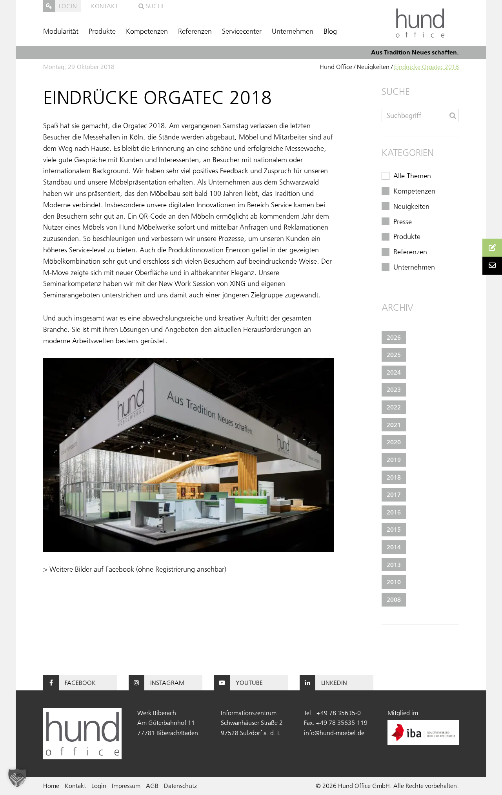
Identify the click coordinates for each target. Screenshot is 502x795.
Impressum (126, 785)
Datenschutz (180, 785)
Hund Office (336, 66)
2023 (394, 389)
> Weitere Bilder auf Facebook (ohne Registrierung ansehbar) (134, 569)
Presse (402, 221)
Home (51, 785)
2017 (394, 494)
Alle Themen (412, 175)
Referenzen (195, 31)
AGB (152, 785)
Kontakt (104, 6)
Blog (330, 31)
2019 (394, 459)
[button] (17, 778)
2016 (394, 512)
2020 (394, 442)
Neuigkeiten (373, 66)
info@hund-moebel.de (334, 732)
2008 (394, 599)
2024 (394, 372)
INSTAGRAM (167, 682)
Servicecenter (242, 31)
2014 (394, 547)
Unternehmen (292, 31)
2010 (394, 582)
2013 (394, 564)
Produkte (102, 31)
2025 (394, 354)
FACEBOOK (80, 682)
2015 (394, 529)
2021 (394, 424)
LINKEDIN (334, 682)
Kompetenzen (147, 31)
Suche (154, 6)
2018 (394, 477)
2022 (394, 407)
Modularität (60, 31)
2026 (394, 337)
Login (98, 785)
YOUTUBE (249, 682)
